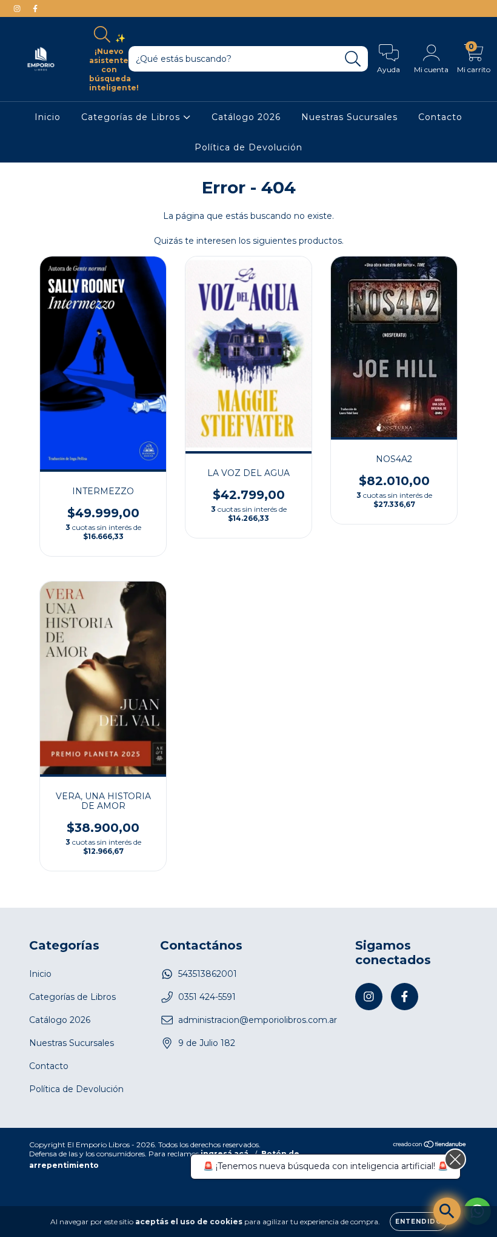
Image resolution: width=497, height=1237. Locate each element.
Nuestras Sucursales (349, 117)
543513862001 (207, 973)
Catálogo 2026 (246, 117)
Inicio (48, 117)
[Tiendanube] (430, 1145)
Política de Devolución (248, 147)
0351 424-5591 (207, 996)
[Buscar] (353, 59)
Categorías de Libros (132, 117)
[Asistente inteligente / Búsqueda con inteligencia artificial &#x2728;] (447, 1211)
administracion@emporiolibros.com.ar (257, 1019)
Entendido (418, 1221)
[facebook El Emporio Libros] (35, 8)
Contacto (440, 117)
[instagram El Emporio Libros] (18, 8)
